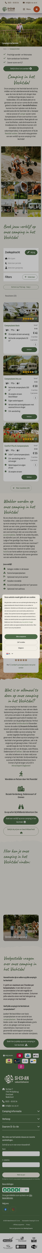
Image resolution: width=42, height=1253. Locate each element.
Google (31, 622)
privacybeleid (25, 622)
